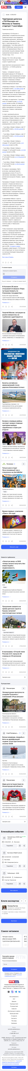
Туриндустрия (14, 1004)
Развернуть (5, 302)
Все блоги (14, 921)
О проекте (14, 1016)
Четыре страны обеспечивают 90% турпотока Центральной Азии (11, 940)
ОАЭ (3, 585)
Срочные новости (9, 632)
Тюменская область (8, 29)
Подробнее (9, 845)
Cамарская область (8, 489)
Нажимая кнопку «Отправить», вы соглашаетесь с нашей (13, 973)
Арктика (4, 760)
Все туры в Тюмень (7, 257)
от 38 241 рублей (19, 164)
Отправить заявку (15, 246)
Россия (4, 659)
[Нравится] (3, 262)
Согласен (14, 1067)
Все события (14, 890)
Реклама (14, 1021)
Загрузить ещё (14, 547)
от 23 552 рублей (18, 136)
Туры (5, 491)
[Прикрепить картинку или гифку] (14, 274)
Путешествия (5, 683)
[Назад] (21, 900)
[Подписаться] (24, 464)
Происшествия (14, 1013)
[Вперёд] (25, 900)
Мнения (14, 1001)
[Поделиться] (11, 262)
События (14, 1009)
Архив (7, 14)
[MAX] (12, 991)
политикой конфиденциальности (13, 975)
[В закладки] (5, 262)
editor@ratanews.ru (14, 1045)
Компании (14, 1023)
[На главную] (6, 7)
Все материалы (14, 996)
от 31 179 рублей (19, 157)
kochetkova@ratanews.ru (14, 1029)
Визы (5, 587)
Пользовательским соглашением (10, 1064)
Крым (3, 630)
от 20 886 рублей (18, 88)
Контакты (14, 1018)
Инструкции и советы (14, 1011)
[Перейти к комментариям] (8, 262)
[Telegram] (15, 991)
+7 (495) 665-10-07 (14, 1033)
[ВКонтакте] (19, 991)
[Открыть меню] (25, 7)
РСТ (14, 999)
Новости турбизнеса (8, 557)
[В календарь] (20, 846)
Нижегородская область (9, 713)
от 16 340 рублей (18, 129)
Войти (18, 7)
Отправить (14, 969)
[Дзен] (8, 991)
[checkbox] (3, 973)
